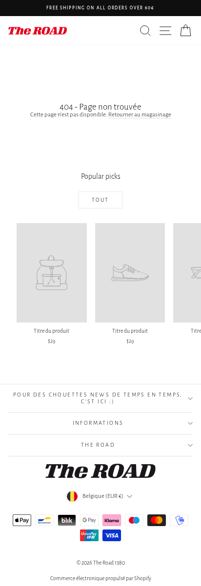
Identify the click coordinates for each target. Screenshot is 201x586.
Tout (100, 200)
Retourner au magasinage (139, 115)
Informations (98, 423)
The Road (98, 445)
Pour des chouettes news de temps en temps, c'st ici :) (98, 398)
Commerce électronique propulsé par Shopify (100, 578)
